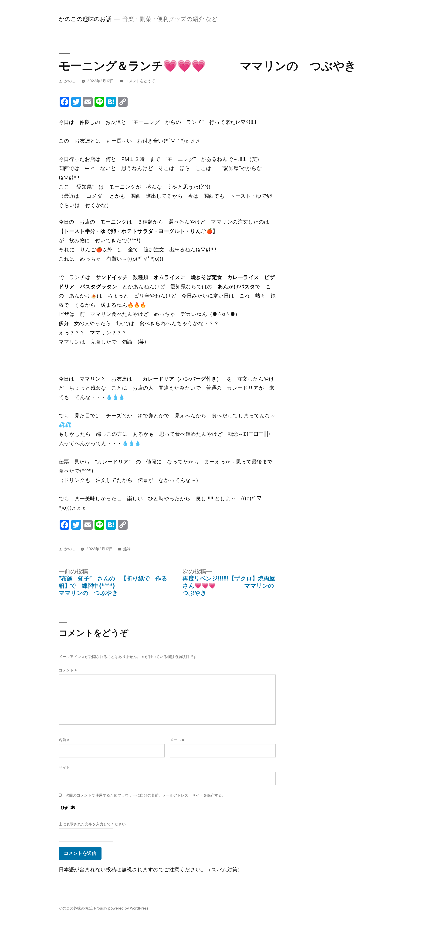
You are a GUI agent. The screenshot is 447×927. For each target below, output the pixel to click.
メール (177, 740)
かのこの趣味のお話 (85, 18)
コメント (68, 670)
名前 (64, 740)
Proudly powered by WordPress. (121, 908)
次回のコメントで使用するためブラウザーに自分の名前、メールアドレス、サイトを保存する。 (145, 795)
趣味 (127, 549)
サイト (64, 767)
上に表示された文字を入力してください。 (94, 824)
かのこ (69, 81)
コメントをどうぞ (140, 81)
